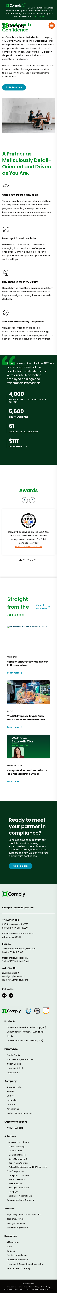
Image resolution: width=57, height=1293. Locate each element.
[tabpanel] (28, 532)
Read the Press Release (28, 546)
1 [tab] (20, 560)
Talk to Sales (14, 87)
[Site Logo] (14, 25)
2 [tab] (24, 560)
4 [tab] (31, 560)
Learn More (39, 16)
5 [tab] (35, 560)
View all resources (41, 607)
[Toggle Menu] (51, 26)
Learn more (13, 672)
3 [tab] (28, 560)
